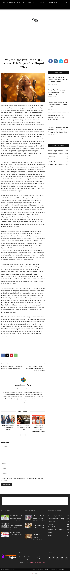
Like (50, 59)
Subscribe (66, 59)
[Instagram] (25, 403)
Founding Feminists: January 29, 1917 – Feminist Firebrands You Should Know (58, 130)
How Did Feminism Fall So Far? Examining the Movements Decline (38, 517)
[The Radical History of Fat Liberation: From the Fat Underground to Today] (5, 534)
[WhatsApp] (16, 355)
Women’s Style (6, 7)
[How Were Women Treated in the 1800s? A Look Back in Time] (28, 536)
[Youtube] (66, 558)
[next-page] (24, 435)
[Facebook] (3, 355)
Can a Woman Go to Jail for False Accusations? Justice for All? (57, 105)
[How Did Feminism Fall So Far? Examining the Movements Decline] (28, 517)
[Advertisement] (35, 41)
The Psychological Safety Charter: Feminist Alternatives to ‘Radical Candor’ (58, 79)
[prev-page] (21, 435)
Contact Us (54, 570)
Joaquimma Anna (23, 385)
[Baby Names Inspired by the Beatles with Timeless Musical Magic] (5, 517)
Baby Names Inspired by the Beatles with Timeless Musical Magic (16, 517)
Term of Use (61, 570)
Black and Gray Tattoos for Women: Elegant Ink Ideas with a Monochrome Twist (35, 368)
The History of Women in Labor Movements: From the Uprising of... (16, 525)
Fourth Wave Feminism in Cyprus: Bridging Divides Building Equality (56, 92)
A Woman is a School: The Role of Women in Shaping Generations (11, 367)
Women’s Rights (53, 2)
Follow (56, 59)
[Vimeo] (62, 558)
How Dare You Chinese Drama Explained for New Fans (23, 427)
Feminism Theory (11, 2)
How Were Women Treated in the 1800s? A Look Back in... (38, 536)
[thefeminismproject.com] (35, 20)
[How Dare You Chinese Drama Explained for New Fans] (23, 419)
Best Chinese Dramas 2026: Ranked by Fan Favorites (8, 427)
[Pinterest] (11, 355)
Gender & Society (22, 2)
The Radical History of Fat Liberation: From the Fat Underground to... (16, 534)
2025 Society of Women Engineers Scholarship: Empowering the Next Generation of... (39, 526)
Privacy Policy (39, 570)
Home (3, 2)
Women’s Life (43, 2)
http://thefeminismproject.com (23, 388)
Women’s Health (32, 2)
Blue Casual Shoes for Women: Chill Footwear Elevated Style (56, 117)
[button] (66, 2)
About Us (47, 570)
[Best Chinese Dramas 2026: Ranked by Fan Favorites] (8, 419)
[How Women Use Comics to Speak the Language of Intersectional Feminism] (38, 419)
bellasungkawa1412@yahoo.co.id (35, 562)
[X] (7, 355)
